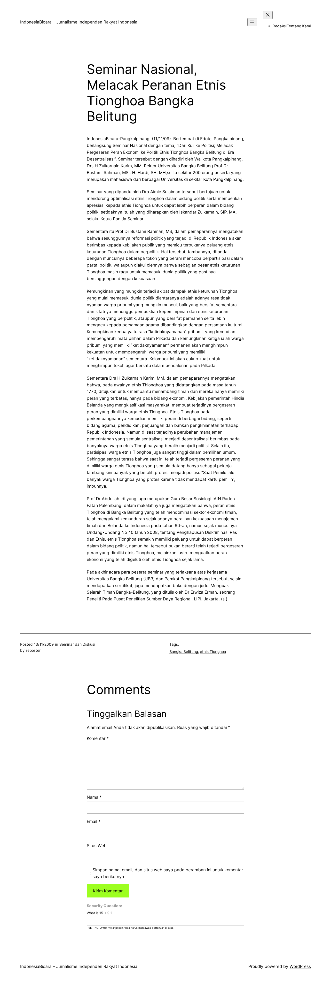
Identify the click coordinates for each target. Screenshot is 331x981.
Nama (94, 797)
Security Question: (104, 905)
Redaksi (280, 26)
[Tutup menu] (268, 15)
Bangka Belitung (183, 651)
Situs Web (97, 845)
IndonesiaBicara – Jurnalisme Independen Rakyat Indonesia (78, 21)
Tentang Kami (299, 26)
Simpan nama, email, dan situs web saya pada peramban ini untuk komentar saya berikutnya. (168, 873)
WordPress (300, 966)
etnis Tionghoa (213, 651)
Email (94, 821)
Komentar (98, 738)
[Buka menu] (252, 22)
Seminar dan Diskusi (77, 644)
